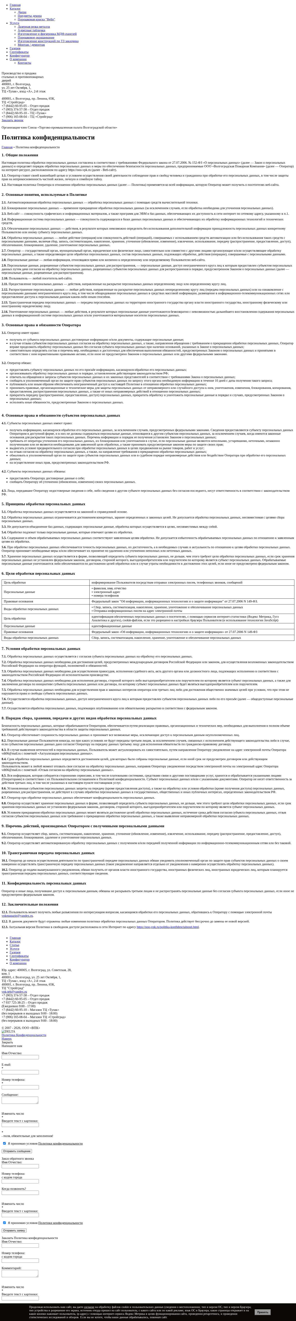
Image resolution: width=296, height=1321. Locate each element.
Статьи (14, 945)
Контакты (24, 62)
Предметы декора (30, 15)
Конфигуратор (20, 55)
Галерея (15, 48)
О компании (18, 59)
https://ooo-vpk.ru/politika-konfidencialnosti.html (168, 927)
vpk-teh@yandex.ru (14, 991)
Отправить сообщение (16, 1151)
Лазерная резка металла (34, 26)
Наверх (7, 1038)
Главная (15, 5)
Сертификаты (19, 52)
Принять (262, 1312)
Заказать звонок (12, 120)
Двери (22, 12)
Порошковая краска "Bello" (36, 19)
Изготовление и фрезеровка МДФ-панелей (47, 34)
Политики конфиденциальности (60, 1143)
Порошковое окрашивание (36, 37)
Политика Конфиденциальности (24, 1035)
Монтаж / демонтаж (31, 44)
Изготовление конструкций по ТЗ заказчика (48, 41)
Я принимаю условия (45, 1143)
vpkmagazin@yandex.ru (17, 915)
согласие (89, 1307)
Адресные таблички (31, 30)
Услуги (14, 23)
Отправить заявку (14, 1230)
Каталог (15, 8)
